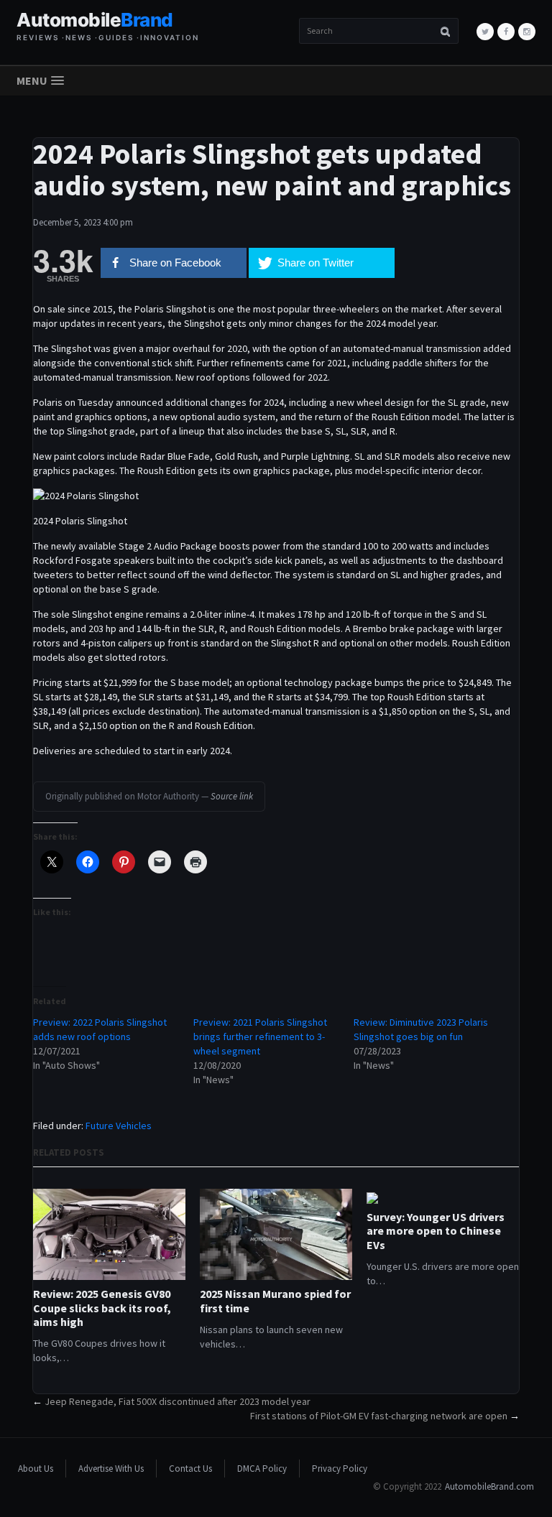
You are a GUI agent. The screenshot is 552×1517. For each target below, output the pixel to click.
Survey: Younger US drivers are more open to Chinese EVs (436, 1230)
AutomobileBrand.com (489, 1486)
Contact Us (190, 1468)
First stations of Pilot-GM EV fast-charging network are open (378, 1415)
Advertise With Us (111, 1468)
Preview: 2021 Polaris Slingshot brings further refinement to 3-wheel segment (260, 1036)
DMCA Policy (262, 1468)
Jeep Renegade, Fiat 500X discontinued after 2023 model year (177, 1401)
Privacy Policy (339, 1468)
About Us (35, 1468)
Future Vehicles (119, 1125)
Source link (232, 796)
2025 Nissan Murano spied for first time (275, 1300)
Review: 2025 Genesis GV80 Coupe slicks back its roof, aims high (102, 1307)
